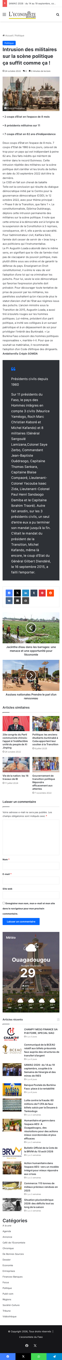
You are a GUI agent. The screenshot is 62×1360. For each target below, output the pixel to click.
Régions (7, 1299)
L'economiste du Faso (31, 1337)
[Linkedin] (25, 593)
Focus (6, 1282)
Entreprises (9, 1271)
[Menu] (4, 15)
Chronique (8, 1248)
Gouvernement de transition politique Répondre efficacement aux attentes (43, 782)
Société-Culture (11, 1305)
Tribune (7, 1310)
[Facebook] (9, 593)
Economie (8, 1265)
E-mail (7, 874)
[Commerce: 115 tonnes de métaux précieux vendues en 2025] (12, 1186)
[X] (17, 593)
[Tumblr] (33, 593)
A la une (7, 1225)
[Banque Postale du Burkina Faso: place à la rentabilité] (12, 1089)
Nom (6, 859)
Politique (19, 35)
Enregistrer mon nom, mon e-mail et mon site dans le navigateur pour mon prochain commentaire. (29, 908)
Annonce (7, 1237)
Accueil (9, 35)
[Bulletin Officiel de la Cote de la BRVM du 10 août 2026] (12, 1152)
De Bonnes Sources (13, 1254)
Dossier (7, 1259)
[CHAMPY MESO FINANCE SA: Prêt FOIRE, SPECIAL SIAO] (12, 1034)
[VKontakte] (9, 600)
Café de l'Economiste (14, 1242)
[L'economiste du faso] (22, 14)
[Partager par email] (17, 600)
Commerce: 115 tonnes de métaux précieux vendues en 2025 (41, 1187)
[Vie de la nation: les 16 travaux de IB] (16, 764)
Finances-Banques (13, 1276)
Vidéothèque (10, 1316)
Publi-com (8, 1293)
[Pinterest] (42, 593)
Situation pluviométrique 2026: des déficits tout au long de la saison (39, 1203)
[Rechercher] (57, 15)
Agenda (7, 1231)
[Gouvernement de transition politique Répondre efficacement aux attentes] (45, 764)
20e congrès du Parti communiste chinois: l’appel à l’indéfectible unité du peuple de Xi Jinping (15, 741)
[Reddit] (50, 593)
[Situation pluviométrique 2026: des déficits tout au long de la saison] (12, 1204)
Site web (7, 888)
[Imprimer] (25, 600)
